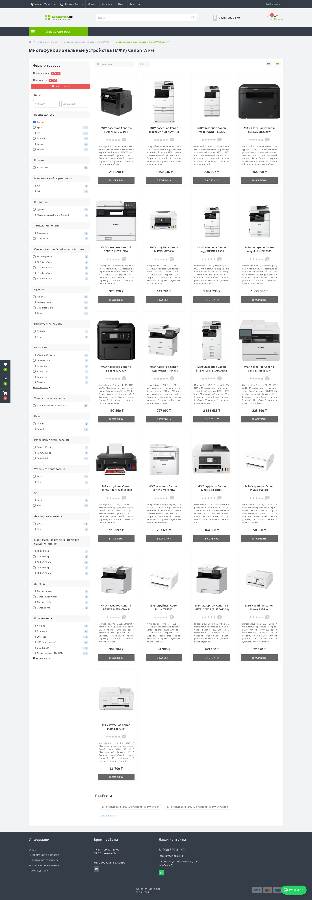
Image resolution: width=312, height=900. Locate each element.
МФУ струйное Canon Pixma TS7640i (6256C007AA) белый (259, 609)
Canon (56, 73)
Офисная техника (47, 41)
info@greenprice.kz (171, 856)
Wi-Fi (53, 80)
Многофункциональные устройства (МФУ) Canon (197, 806)
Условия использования (44, 865)
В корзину (116, 180)
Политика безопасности (43, 860)
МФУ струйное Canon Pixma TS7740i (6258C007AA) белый (116, 728)
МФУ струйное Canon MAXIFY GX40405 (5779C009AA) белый (212, 489)
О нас (121, 4)
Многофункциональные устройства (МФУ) (86, 41)
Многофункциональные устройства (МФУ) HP (130, 806)
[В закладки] (132, 77)
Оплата (92, 4)
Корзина (278, 19)
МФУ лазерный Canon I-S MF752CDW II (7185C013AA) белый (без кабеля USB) (211, 609)
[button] (71, 4)
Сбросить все (61, 86)
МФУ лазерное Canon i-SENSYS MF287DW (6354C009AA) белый (163, 489)
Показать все (40, 387)
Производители (38, 870)
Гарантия (135, 4)
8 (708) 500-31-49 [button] (172, 850)
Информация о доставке (44, 854)
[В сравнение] (132, 83)
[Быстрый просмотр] (133, 88)
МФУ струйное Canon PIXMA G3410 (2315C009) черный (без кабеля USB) (116, 489)
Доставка (107, 4)
